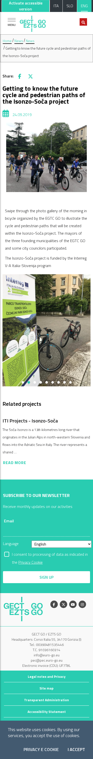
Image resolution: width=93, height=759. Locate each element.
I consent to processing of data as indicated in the (50, 554)
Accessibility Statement (47, 711)
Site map (46, 688)
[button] (23, 382)
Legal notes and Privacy (46, 676)
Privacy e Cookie (41, 750)
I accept (76, 750)
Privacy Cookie (30, 562)
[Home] (33, 22)
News (18, 40)
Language (11, 544)
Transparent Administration (46, 699)
